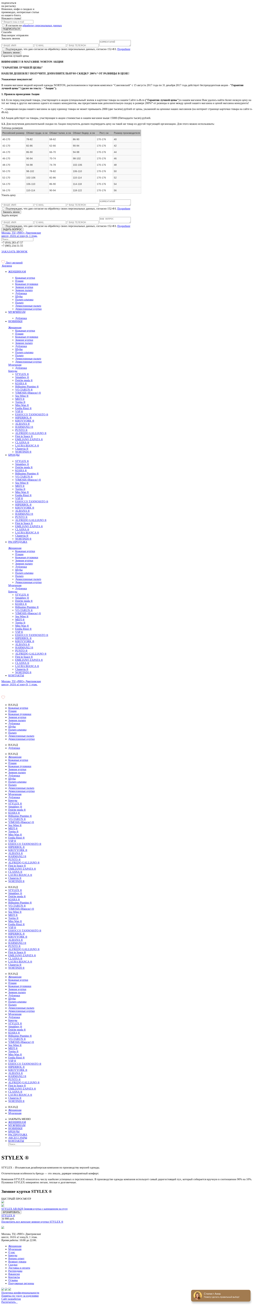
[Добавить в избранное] (127, 1205)
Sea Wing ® (22, 395)
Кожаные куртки (25, 277)
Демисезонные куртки (28, 308)
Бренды (12, 371)
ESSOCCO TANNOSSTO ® (31, 414)
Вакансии (14, 1274)
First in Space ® (24, 436)
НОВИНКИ (15, 321)
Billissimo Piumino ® (27, 386)
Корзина (6, 265)
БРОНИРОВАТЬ (11, 1212)
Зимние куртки (24, 287)
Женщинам (14, 327)
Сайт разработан (11, 1298)
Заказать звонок (11, 52)
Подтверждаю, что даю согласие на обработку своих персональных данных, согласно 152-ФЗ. (67, 49)
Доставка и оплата (19, 1267)
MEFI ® (20, 398)
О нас (11, 1252)
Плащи (19, 280)
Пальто (19, 302)
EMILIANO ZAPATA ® (29, 439)
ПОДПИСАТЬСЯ (11, 29)
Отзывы (13, 1280)
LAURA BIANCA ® (27, 445)
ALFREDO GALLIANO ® (30, 433)
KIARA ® (21, 383)
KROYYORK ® (24, 420)
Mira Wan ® (22, 405)
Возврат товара (17, 1261)
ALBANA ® (22, 423)
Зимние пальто (24, 290)
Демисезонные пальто (28, 305)
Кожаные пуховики (26, 284)
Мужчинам (14, 364)
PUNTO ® (21, 430)
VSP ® (19, 411)
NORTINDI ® (23, 451)
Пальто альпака (24, 299)
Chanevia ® (21, 448)
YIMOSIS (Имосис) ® (28, 392)
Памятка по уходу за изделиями (20, 1295)
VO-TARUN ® (24, 389)
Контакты (14, 1277)
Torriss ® (20, 402)
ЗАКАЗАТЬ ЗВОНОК (14, 251)
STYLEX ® (22, 374)
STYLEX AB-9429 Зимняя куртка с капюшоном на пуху (34, 1208)
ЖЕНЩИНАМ (17, 271)
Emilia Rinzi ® (23, 408)
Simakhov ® (22, 377)
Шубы (19, 296)
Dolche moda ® (24, 380)
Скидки (12, 1264)
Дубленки (21, 293)
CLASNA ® (22, 442)
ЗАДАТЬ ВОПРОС (12, 229)
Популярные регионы (21, 1283)
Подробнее (123, 49)
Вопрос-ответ (16, 1258)
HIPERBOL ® (23, 417)
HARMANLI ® (24, 426)
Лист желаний (14, 262)
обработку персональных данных (42, 25)
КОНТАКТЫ (16, 675)
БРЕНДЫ (14, 454)
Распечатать (9, 1302)
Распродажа (15, 1270)
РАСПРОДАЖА (17, 541)
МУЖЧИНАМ (16, 312)
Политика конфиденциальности (20, 1292)
